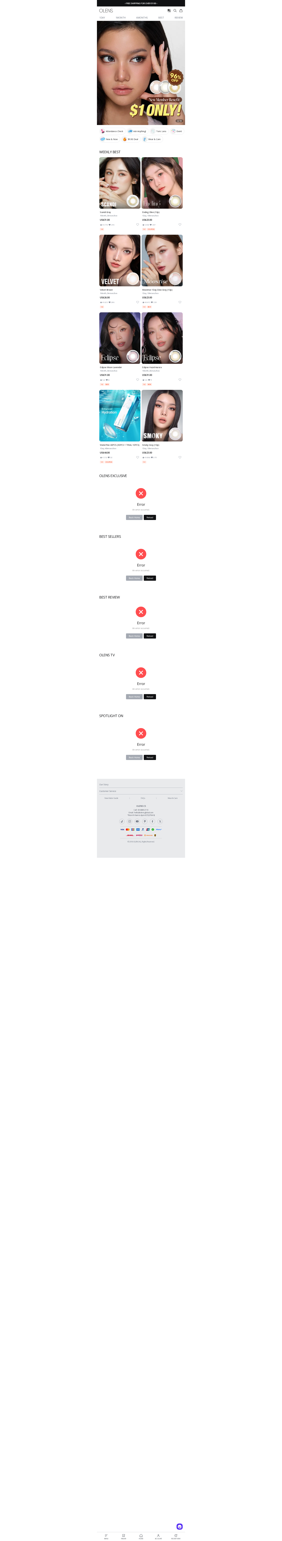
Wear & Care (173, 798)
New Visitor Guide (111, 798)
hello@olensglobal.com (143, 812)
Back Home (134, 517)
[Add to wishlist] (137, 224)
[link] (119, 194)
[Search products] (175, 10)
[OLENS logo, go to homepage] (106, 10)
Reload (150, 517)
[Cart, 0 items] (181, 10)
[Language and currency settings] (169, 10)
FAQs (143, 798)
